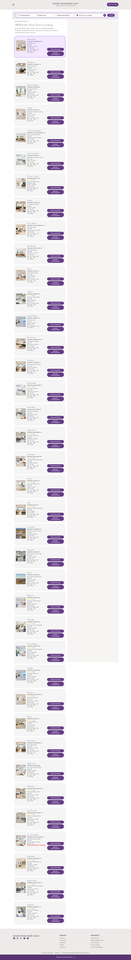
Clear (111, 15)
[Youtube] (24, 938)
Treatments (63, 940)
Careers (62, 945)
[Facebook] (14, 938)
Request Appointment (55, 53)
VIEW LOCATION (55, 49)
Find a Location (95, 942)
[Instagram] (17, 938)
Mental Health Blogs (96, 947)
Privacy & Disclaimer (47, 953)
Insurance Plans (95, 945)
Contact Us (63, 947)
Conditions (63, 942)
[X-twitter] (21, 938)
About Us (62, 938)
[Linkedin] (28, 938)
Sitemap (57, 953)
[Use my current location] (104, 15)
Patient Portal (95, 938)
